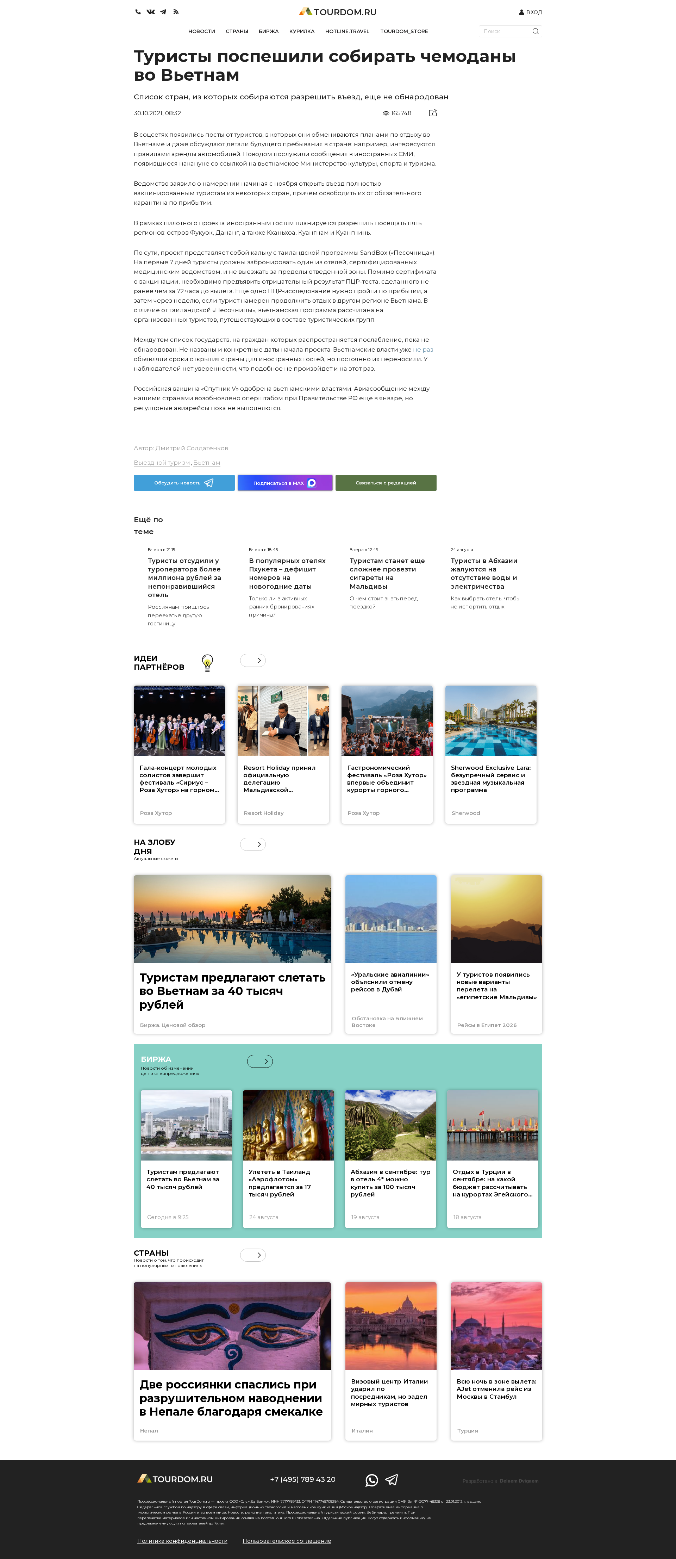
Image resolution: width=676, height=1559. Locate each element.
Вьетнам (206, 462)
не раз (423, 349)
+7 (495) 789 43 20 (303, 1479)
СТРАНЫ (237, 31)
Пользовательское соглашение (287, 1541)
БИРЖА (269, 31)
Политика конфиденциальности (182, 1541)
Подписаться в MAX (279, 483)
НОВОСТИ (201, 31)
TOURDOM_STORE (404, 31)
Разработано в (501, 1481)
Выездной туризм (162, 462)
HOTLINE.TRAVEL (347, 31)
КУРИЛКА (302, 31)
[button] (246, 660)
